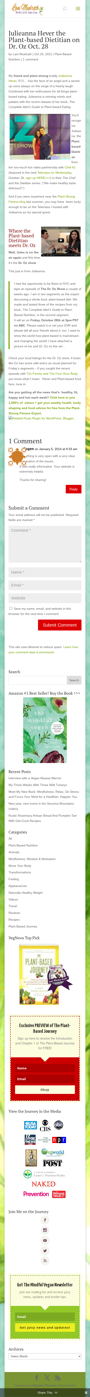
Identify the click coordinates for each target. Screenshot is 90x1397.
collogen (26, 449)
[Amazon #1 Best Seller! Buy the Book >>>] (45, 730)
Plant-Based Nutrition (23, 845)
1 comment (30, 59)
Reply (73, 489)
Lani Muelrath (22, 54)
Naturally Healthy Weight (26, 892)
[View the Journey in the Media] (45, 1159)
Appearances (18, 886)
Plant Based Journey (23, 926)
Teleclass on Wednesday (54, 172)
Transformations (20, 872)
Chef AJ (70, 167)
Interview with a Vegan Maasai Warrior (35, 778)
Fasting (14, 879)
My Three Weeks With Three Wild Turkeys (38, 785)
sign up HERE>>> (38, 178)
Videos (13, 899)
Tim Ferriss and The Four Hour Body (52, 373)
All (10, 838)
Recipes (14, 919)
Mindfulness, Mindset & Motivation (32, 859)
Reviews (14, 913)
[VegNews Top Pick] (45, 975)
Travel (13, 906)
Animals (14, 852)
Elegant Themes (45, 1385)
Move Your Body (20, 865)
